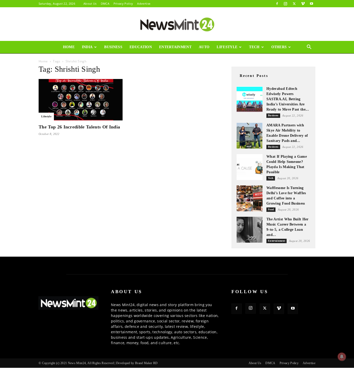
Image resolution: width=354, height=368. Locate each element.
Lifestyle (227, 47)
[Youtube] (311, 3)
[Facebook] (277, 3)
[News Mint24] (177, 24)
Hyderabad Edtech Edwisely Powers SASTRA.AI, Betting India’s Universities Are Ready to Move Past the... (287, 99)
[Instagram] (285, 3)
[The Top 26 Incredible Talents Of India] (81, 99)
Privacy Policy (123, 3)
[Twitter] (294, 3)
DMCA (105, 3)
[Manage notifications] (342, 356)
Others (279, 47)
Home (69, 47)
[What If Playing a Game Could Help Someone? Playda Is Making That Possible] (250, 167)
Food (271, 209)
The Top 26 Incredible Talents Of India (79, 126)
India (87, 47)
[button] (309, 47)
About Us (90, 3)
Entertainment (175, 47)
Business (113, 47)
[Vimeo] (303, 3)
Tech (254, 47)
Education (141, 47)
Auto (204, 47)
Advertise (143, 3)
